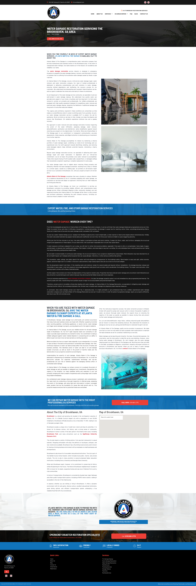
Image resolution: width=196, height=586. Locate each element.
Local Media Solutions (190, 584)
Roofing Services (106, 573)
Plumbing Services (107, 567)
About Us (100, 14)
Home (92, 14)
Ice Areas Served (120, 14)
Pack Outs (104, 571)
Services (108, 14)
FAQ (131, 14)
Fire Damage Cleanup (107, 559)
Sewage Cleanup (106, 569)
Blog (136, 14)
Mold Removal (105, 565)
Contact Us (144, 14)
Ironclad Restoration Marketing (170, 584)
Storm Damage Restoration (109, 561)
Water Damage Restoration (109, 563)
